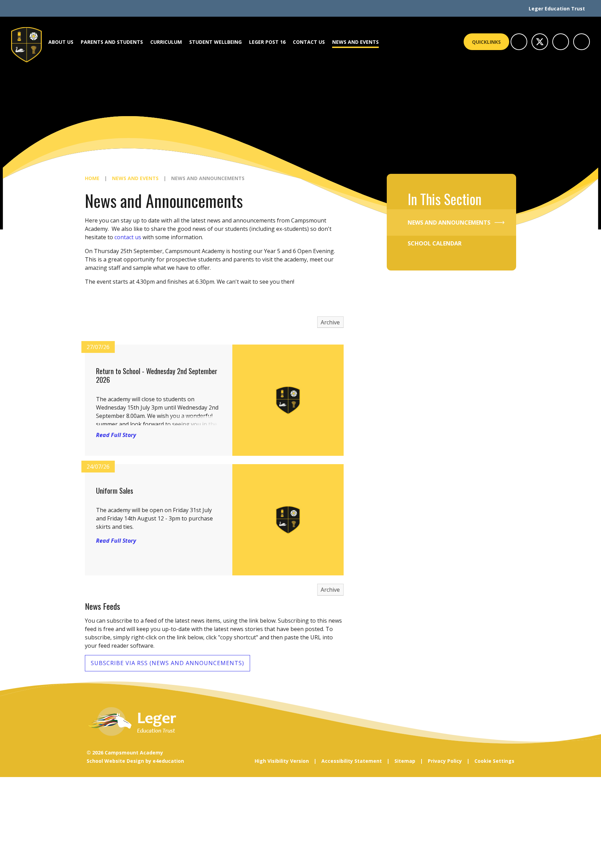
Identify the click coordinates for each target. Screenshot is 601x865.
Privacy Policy (445, 761)
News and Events (135, 178)
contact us (127, 237)
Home (92, 178)
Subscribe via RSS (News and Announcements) (167, 663)
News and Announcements (208, 178)
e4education (168, 761)
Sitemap (404, 761)
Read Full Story (116, 435)
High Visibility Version (282, 761)
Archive (330, 322)
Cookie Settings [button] (494, 761)
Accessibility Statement (351, 761)
